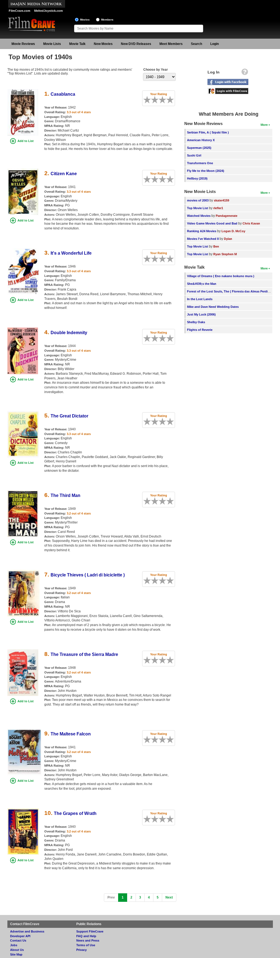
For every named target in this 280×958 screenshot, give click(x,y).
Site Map (16, 954)
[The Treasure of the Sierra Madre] (22, 651)
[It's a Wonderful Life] (23, 250)
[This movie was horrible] (149, 100)
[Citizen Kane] (23, 170)
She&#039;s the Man (201, 283)
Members (107, 19)
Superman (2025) (199, 147)
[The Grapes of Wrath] (23, 810)
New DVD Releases (136, 44)
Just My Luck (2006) (201, 314)
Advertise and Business (27, 931)
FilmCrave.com (19, 10)
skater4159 (221, 200)
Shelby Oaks (196, 322)
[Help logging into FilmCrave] (244, 73)
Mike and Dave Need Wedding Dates (213, 306)
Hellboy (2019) (197, 178)
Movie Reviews (23, 44)
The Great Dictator (69, 416)
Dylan (228, 238)
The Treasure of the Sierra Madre (84, 654)
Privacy (81, 949)
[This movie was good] (164, 100)
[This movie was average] (157, 100)
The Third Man (65, 495)
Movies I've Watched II (203, 238)
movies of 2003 (198, 200)
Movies (85, 19)
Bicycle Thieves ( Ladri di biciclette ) (88, 575)
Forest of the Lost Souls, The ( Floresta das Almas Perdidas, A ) (233, 291)
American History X (201, 140)
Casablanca (63, 94)
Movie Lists (52, 44)
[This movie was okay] (160, 100)
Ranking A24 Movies (201, 231)
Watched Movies (199, 215)
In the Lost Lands (199, 299)
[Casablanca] (22, 91)
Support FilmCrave (89, 931)
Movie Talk (77, 44)
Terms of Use (85, 945)
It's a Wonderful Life (71, 253)
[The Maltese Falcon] (24, 731)
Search (196, 44)
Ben (216, 246)
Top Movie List (197, 208)
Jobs (13, 945)
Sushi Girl (194, 155)
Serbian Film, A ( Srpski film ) (208, 132)
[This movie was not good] (153, 100)
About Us (17, 949)
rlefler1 (218, 208)
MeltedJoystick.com (48, 10)
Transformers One (200, 163)
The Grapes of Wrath (75, 813)
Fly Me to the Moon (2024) (205, 170)
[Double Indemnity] (22, 329)
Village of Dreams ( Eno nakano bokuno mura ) (220, 276)
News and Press (87, 940)
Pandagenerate (226, 215)
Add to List (26, 141)
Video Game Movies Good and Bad (212, 223)
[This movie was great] (168, 100)
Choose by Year (155, 70)
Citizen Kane (64, 173)
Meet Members (171, 44)
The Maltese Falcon (71, 734)
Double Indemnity (69, 332)
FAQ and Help (86, 936)
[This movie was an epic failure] (145, 100)
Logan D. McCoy (233, 231)
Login (214, 44)
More (264, 124)
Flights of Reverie (199, 329)
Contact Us (18, 940)
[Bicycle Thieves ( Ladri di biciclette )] (23, 572)
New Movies (103, 44)
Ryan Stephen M (225, 254)
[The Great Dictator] (23, 413)
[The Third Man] (23, 492)
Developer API (20, 936)
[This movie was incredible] (172, 100)
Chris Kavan (251, 223)
